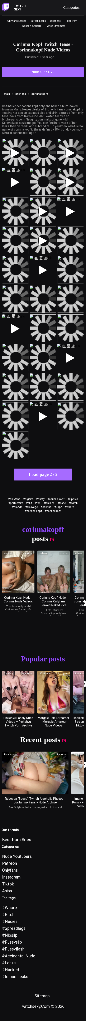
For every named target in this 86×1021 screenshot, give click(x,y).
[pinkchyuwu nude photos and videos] (18, 692)
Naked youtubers (32, 25)
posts (40, 538)
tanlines (49, 503)
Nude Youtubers (17, 856)
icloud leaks (16, 976)
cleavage (32, 507)
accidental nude (20, 955)
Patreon (9, 863)
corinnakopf (54, 510)
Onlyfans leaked (16, 20)
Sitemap (42, 995)
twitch (74, 503)
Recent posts (40, 739)
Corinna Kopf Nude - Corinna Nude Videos (18, 599)
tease (62, 503)
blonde (18, 507)
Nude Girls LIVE (43, 72)
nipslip (11, 935)
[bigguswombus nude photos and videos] (53, 692)
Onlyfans (10, 870)
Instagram (11, 877)
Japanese (55, 20)
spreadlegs (15, 928)
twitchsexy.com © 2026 (42, 1006)
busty (41, 499)
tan (38, 503)
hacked (12, 969)
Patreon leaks (38, 20)
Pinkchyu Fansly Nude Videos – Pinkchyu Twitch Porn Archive (18, 721)
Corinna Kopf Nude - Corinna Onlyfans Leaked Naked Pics (53, 601)
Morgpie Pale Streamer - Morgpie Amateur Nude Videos (53, 721)
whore (70, 507)
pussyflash (14, 949)
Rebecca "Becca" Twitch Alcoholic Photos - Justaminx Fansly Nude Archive (35, 800)
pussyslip (13, 942)
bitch (9, 914)
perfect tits (16, 503)
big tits (29, 499)
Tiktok (8, 883)
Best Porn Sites (16, 839)
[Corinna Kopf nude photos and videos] (18, 572)
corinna (46, 507)
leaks (10, 962)
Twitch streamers (55, 25)
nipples (73, 499)
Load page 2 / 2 (43, 474)
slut (30, 503)
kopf (59, 507)
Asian (7, 890)
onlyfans (15, 499)
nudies (11, 921)
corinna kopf (56, 499)
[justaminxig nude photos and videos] (35, 773)
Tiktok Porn (70, 20)
